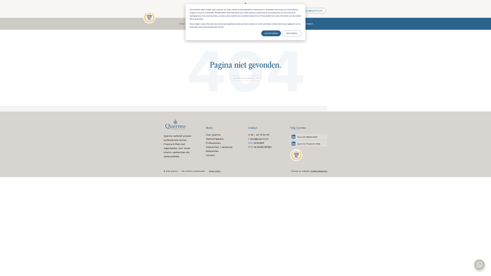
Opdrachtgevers (215, 138)
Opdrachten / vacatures (219, 147)
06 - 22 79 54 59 (260, 134)
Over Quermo (213, 134)
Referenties (212, 151)
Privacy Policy (215, 171)
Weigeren (291, 33)
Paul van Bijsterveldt (307, 137)
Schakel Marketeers (319, 171)
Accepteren (271, 33)
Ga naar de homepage (244, 78)
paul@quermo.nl (259, 138)
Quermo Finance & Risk (308, 144)
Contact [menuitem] (308, 23)
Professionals (213, 143)
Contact (210, 155)
